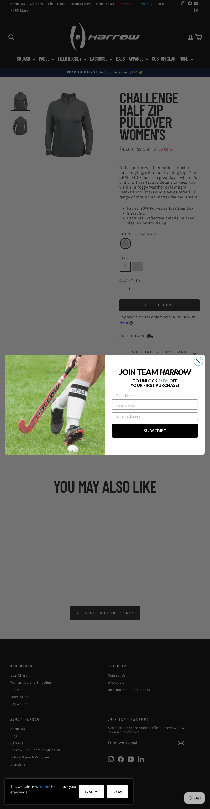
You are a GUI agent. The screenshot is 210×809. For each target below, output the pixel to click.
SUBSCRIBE (155, 430)
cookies (44, 786)
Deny (117, 792)
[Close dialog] (198, 361)
